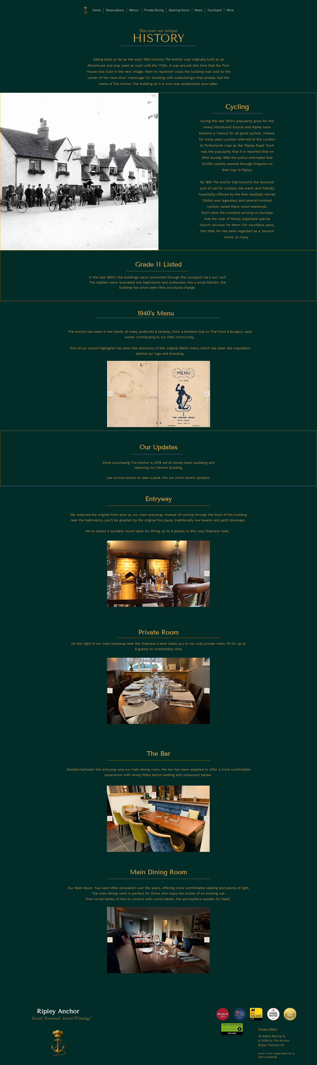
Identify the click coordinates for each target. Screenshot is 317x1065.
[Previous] (110, 394)
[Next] (207, 394)
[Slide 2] (160, 422)
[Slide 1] (156, 422)
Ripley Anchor (58, 1011)
